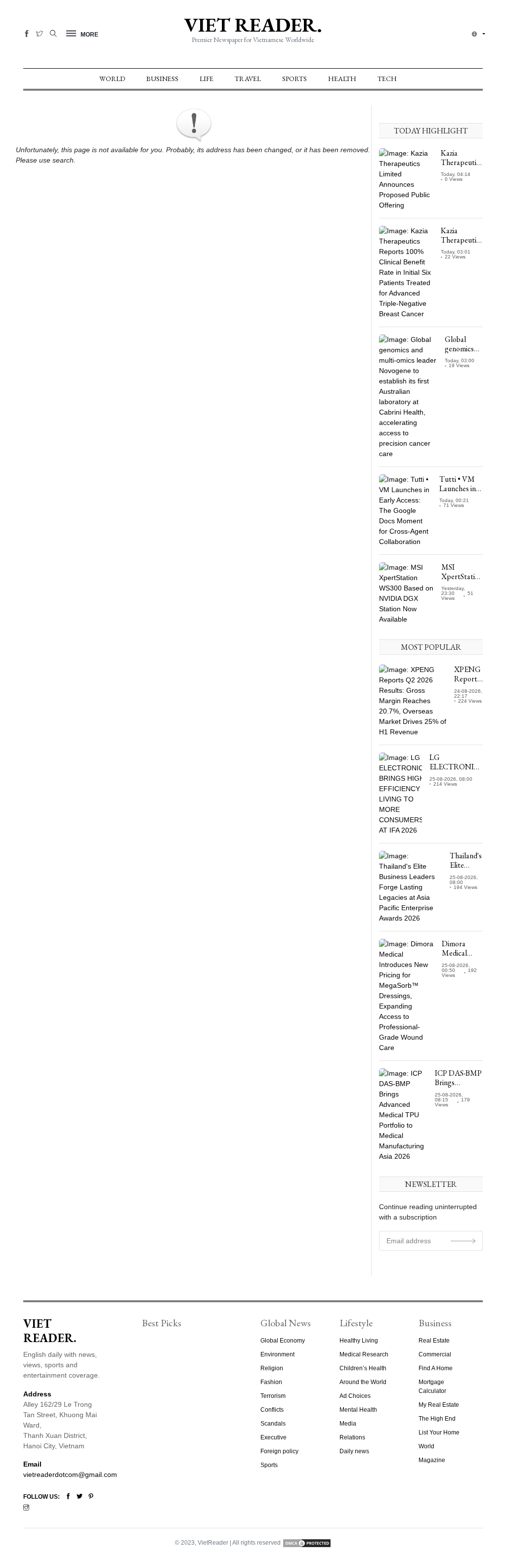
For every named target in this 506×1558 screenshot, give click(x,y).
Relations (352, 1437)
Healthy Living (358, 1340)
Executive (273, 1437)
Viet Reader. (253, 25)
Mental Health (358, 1409)
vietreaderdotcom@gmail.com (70, 1474)
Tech (387, 78)
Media (347, 1423)
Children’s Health (362, 1368)
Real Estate (434, 1340)
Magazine (432, 1460)
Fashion (271, 1382)
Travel (248, 78)
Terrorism (273, 1395)
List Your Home (439, 1432)
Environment (277, 1354)
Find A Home (436, 1368)
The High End (437, 1418)
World (112, 78)
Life (206, 78)
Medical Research (363, 1354)
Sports (294, 78)
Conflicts (272, 1409)
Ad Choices (355, 1395)
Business (162, 78)
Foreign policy (279, 1451)
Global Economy (282, 1340)
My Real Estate (439, 1404)
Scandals (273, 1423)
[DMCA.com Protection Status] (307, 1542)
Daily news (354, 1451)
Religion (271, 1368)
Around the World (362, 1382)
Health (342, 78)
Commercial (435, 1354)
